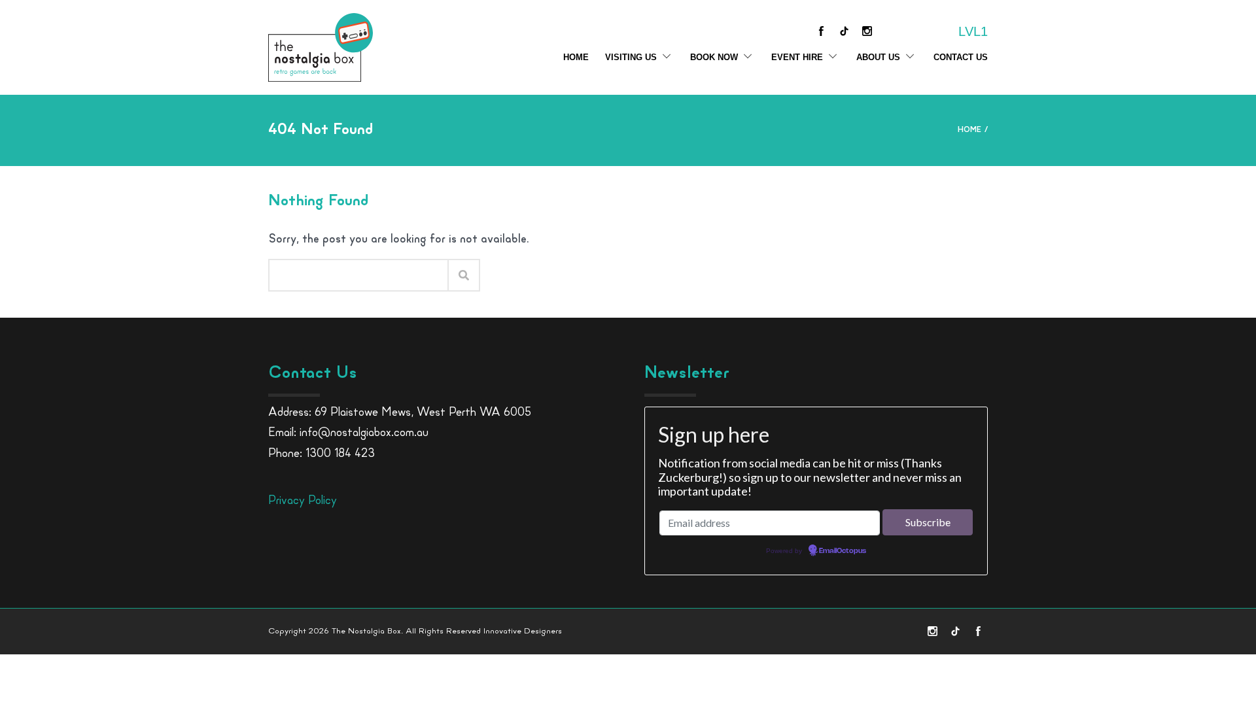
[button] (1222, 638)
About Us (878, 57)
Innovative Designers (522, 631)
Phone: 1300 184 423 (321, 454)
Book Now (714, 57)
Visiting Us (631, 57)
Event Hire (797, 57)
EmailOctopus (842, 551)
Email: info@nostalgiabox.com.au (348, 433)
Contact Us (960, 57)
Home (576, 57)
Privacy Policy (302, 501)
